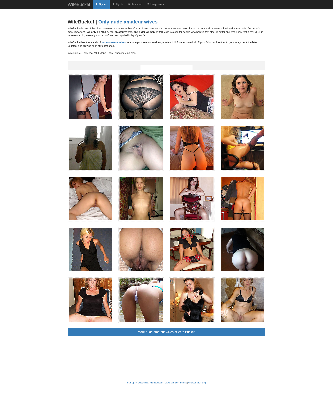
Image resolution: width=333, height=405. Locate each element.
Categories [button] (156, 4)
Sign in (119, 4)
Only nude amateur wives (128, 22)
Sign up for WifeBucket (137, 383)
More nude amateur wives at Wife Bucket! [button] (166, 332)
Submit (183, 383)
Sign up (103, 4)
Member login (156, 383)
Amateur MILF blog (197, 383)
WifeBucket (79, 4)
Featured (136, 4)
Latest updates (171, 383)
